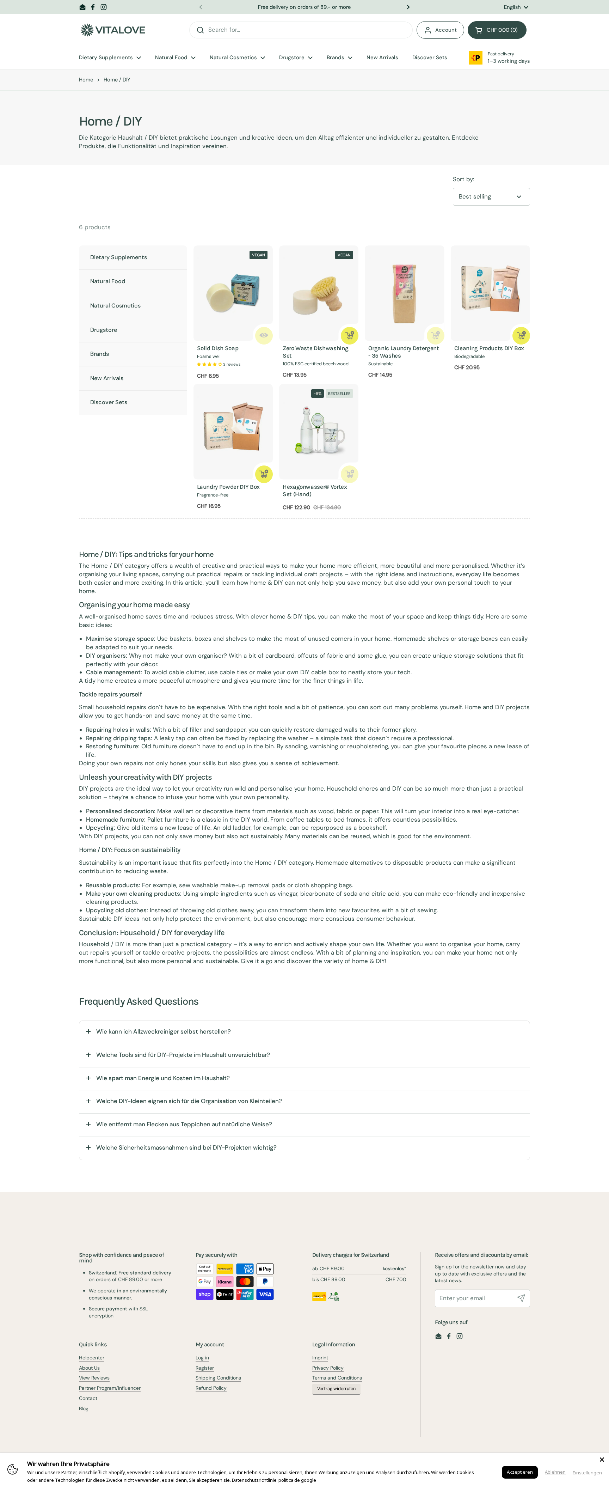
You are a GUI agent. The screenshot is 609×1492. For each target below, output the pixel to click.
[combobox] (301, 30)
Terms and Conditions (337, 1378)
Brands (99, 354)
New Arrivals (106, 378)
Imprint (320, 1357)
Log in (202, 1357)
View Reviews (94, 1378)
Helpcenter (91, 1357)
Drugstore (103, 330)
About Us (89, 1368)
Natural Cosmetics (115, 305)
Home (86, 79)
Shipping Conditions (218, 1378)
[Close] (601, 1459)
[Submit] (521, 1298)
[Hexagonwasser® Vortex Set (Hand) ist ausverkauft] (349, 474)
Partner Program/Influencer (110, 1388)
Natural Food (107, 281)
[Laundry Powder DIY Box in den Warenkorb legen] (264, 474)
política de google (297, 1480)
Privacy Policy (328, 1368)
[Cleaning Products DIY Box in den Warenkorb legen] (521, 336)
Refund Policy (211, 1388)
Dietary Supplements (118, 257)
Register (205, 1368)
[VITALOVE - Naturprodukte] (113, 30)
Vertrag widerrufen (336, 1388)
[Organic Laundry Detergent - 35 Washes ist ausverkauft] (435, 336)
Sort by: (463, 179)
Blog (83, 1408)
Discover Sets (108, 402)
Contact (88, 1398)
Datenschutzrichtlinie (254, 1480)
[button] (497, 30)
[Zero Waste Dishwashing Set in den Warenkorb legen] (349, 336)
